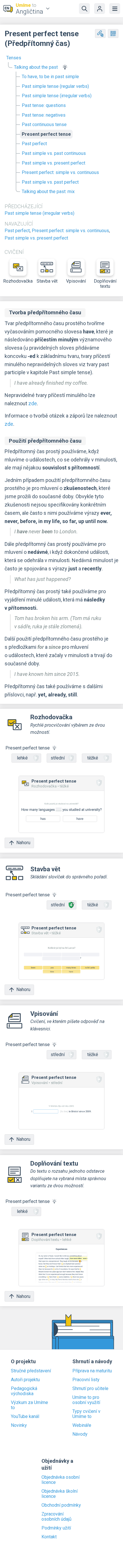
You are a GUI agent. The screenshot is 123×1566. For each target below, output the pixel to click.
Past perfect (34, 143)
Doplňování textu (105, 283)
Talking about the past (36, 67)
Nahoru (23, 842)
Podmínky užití (56, 1528)
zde (32, 403)
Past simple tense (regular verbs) (55, 86)
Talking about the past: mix (48, 191)
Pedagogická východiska (24, 1391)
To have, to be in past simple (50, 76)
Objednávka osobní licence (60, 1480)
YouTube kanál (25, 1416)
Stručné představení (31, 1370)
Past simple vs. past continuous (54, 153)
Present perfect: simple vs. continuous (60, 172)
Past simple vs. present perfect (53, 163)
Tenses (13, 57)
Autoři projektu (25, 1379)
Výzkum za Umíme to (29, 1405)
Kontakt (49, 1536)
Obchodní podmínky (61, 1505)
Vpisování (76, 281)
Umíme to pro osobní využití (86, 1400)
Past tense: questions (44, 105)
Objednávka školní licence (59, 1494)
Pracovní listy (86, 1379)
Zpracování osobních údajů (56, 1517)
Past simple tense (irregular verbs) (57, 95)
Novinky (19, 1425)
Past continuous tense (44, 124)
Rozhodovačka (18, 281)
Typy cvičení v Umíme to (86, 1414)
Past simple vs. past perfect (50, 182)
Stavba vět (47, 281)
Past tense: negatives (44, 115)
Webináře (81, 1425)
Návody (80, 1434)
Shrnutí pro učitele (90, 1388)
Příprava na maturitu (92, 1370)
